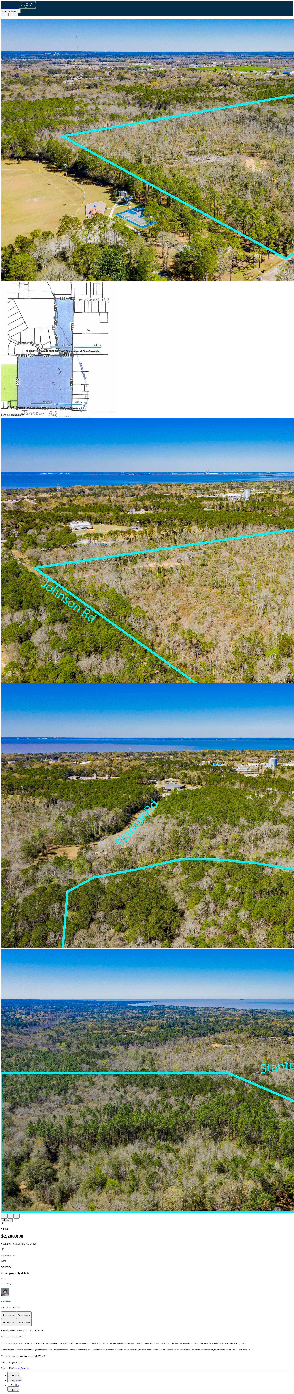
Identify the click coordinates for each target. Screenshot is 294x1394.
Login (4, 14)
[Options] (4, 1216)
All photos (6, 1220)
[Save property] (10, 1216)
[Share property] (16, 1216)
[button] (147, 150)
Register (13, 14)
